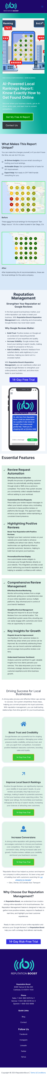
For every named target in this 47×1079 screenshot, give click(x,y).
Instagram (23, 1040)
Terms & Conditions (38, 1073)
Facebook (23, 1034)
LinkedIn (23, 1045)
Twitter (23, 1051)
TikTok (23, 1057)
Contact (23, 1022)
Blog (23, 1017)
